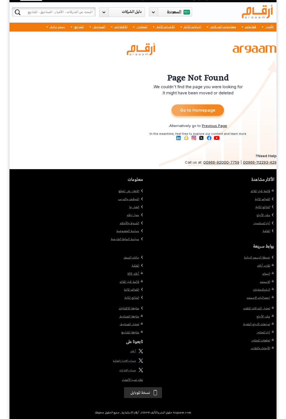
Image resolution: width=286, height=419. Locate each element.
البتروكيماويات (261, 290)
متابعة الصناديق (129, 317)
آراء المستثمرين (261, 223)
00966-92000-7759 (221, 162)
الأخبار (269, 27)
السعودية (174, 11)
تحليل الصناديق (129, 324)
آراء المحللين (263, 332)
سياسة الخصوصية (127, 231)
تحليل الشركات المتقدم (256, 308)
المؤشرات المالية (165, 27)
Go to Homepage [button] (197, 110)
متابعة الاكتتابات (129, 308)
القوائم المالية (262, 199)
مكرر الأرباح (263, 215)
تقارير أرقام (263, 266)
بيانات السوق (131, 258)
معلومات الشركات (223, 27)
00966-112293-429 (260, 162)
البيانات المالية (192, 27)
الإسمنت (265, 282)
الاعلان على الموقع (128, 191)
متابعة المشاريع (130, 332)
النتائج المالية (262, 207)
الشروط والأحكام (129, 223)
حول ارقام (133, 215)
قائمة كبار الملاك (260, 191)
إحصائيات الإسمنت (258, 298)
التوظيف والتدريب (128, 199)
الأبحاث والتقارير (260, 348)
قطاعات (250, 27)
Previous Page (214, 125)
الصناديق (98, 27)
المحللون (141, 27)
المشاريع (78, 27)
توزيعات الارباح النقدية (256, 324)
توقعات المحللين (260, 341)
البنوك (266, 274)
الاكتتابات (120, 27)
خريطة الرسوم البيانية (257, 258)
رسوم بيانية (57, 27)
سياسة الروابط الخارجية (125, 239)
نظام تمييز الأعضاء (132, 380)
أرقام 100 (133, 274)
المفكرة (266, 231)
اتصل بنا (134, 207)
